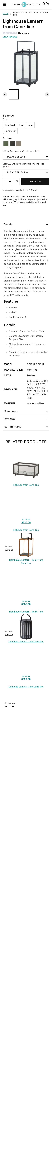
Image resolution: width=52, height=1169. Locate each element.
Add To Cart (35, 181)
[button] (4, 4)
